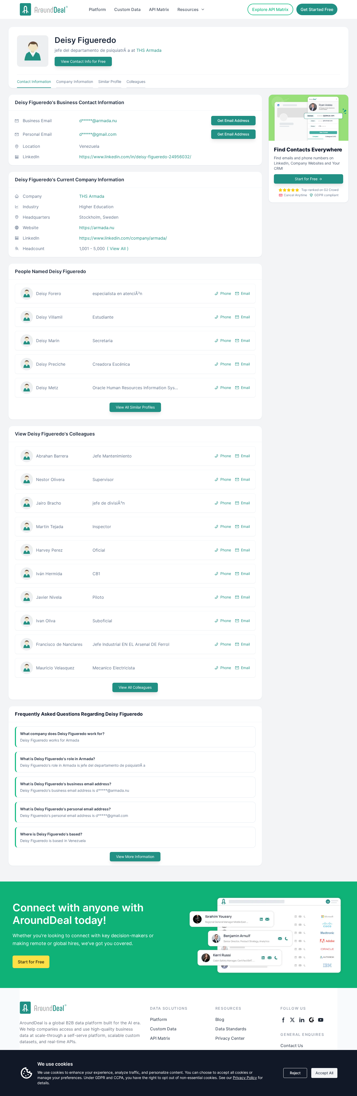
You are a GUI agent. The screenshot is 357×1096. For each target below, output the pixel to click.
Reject (295, 1073)
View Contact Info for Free (83, 61)
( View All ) (118, 248)
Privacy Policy (245, 1077)
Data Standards (230, 1028)
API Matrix (159, 9)
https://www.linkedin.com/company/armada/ (123, 238)
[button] (135, 293)
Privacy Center (230, 1038)
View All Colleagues (135, 687)
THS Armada (149, 50)
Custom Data (127, 9)
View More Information (135, 856)
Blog (219, 1019)
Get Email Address (233, 120)
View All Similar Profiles (135, 407)
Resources (188, 9)
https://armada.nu (96, 227)
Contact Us (291, 1045)
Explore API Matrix (270, 9)
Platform (97, 9)
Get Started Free (317, 9)
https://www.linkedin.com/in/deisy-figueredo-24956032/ (135, 156)
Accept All (324, 1073)
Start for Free (308, 179)
